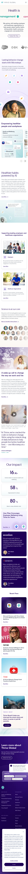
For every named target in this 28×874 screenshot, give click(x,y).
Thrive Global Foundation (20, 828)
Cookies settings (14, 860)
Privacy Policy (7, 849)
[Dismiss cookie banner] (23, 832)
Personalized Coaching (6, 798)
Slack (16, 794)
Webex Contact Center (20, 807)
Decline (14, 868)
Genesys (17, 799)
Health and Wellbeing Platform (6, 795)
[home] (8, 2)
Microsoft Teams (18, 797)
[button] (25, 2)
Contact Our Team (14, 36)
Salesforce (17, 802)
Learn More (7, 725)
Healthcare (3, 820)
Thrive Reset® (4, 808)
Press (16, 823)
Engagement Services (6, 805)
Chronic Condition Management (5, 802)
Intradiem (17, 805)
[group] (12, 143)
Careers (17, 818)
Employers (3, 818)
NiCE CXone (18, 810)
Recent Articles (18, 826)
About (16, 820)
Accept (14, 864)
